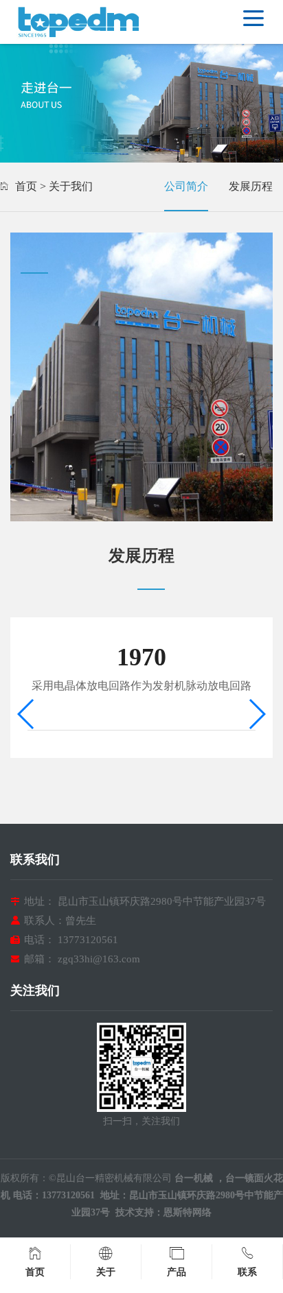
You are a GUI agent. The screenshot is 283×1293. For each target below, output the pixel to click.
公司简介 (186, 186)
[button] (256, 714)
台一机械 (195, 1178)
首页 (26, 186)
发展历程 (251, 186)
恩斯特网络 (187, 1212)
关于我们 (71, 186)
